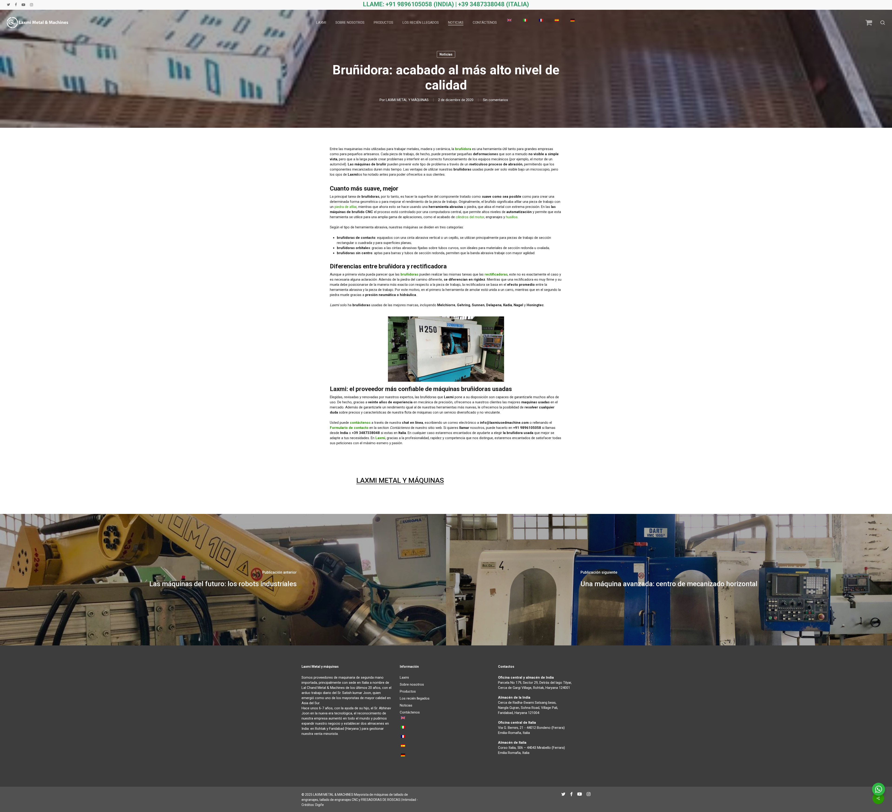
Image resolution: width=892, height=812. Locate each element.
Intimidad (409, 800)
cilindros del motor (470, 217)
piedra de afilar (345, 207)
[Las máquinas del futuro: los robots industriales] (223, 579)
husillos (512, 217)
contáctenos (360, 423)
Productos (408, 691)
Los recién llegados (415, 698)
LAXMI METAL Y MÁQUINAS (407, 100)
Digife (319, 805)
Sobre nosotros (412, 684)
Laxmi (404, 677)
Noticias (446, 54)
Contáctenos (410, 712)
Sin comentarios (495, 100)
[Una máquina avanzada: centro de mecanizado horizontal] (669, 579)
